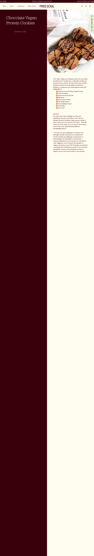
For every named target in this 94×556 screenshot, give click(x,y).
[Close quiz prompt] (92, 16)
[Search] (82, 6)
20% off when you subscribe (84, 1)
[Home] (47, 6)
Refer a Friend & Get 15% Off (38, 1)
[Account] (86, 6)
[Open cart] (90, 6)
